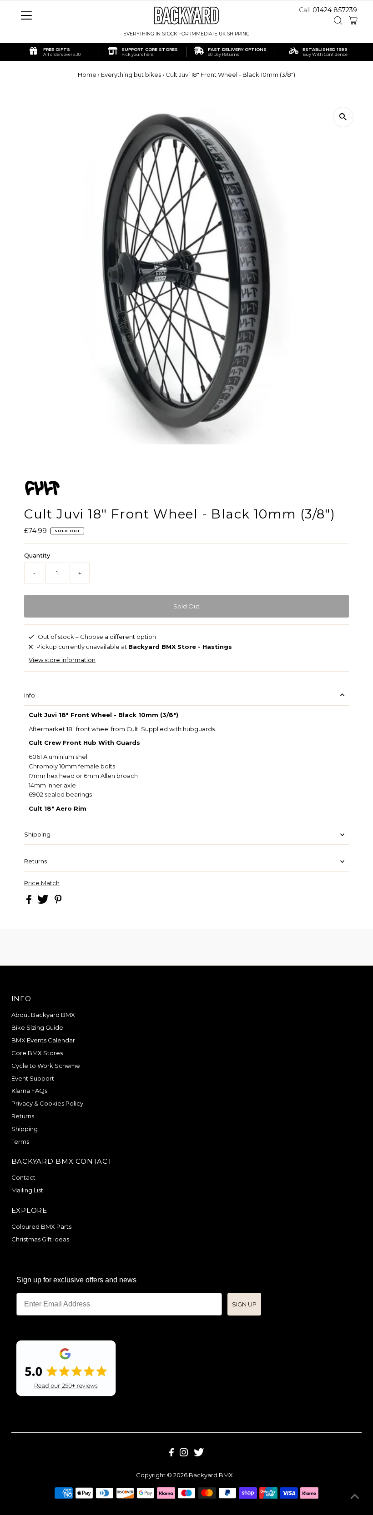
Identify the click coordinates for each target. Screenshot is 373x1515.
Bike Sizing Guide (37, 1027)
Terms (20, 1141)
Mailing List (27, 1190)
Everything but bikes (131, 74)
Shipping (37, 834)
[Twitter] (199, 1454)
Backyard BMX (211, 1475)
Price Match (42, 883)
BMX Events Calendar (43, 1040)
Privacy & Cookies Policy (47, 1103)
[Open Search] (338, 20)
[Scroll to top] (355, 1497)
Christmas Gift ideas (40, 1239)
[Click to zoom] (343, 117)
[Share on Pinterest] (58, 901)
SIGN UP (244, 1304)
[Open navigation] (55, 15)
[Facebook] (171, 1454)
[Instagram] (183, 1454)
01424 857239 (335, 10)
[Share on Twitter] (43, 901)
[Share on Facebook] (29, 901)
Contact (23, 1177)
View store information (62, 659)
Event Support (32, 1078)
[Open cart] (353, 20)
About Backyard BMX (43, 1014)
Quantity (37, 555)
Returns (35, 861)
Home (87, 74)
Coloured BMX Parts (41, 1226)
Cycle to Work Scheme (45, 1065)
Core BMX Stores (37, 1053)
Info (29, 695)
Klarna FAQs (29, 1090)
